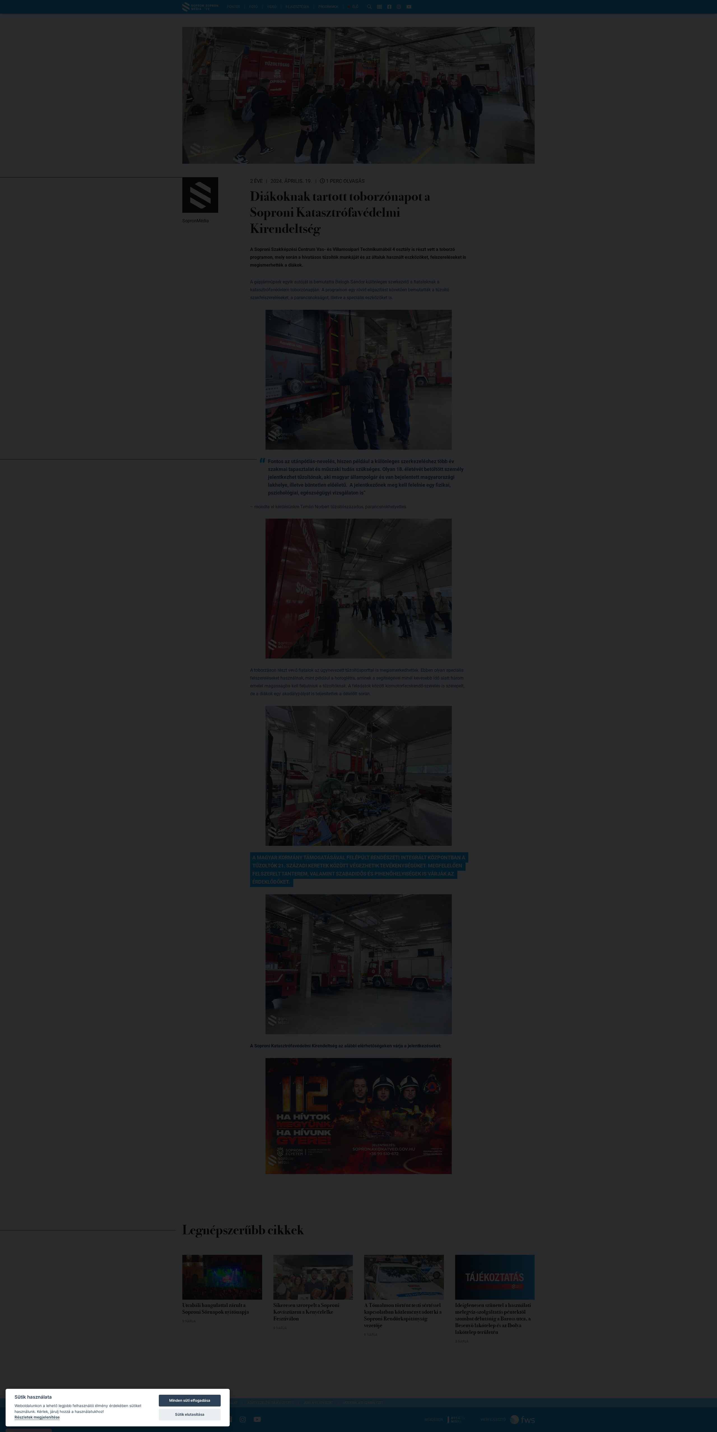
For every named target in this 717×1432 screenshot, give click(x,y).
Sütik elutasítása (189, 1414)
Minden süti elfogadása (189, 1400)
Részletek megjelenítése (37, 1417)
